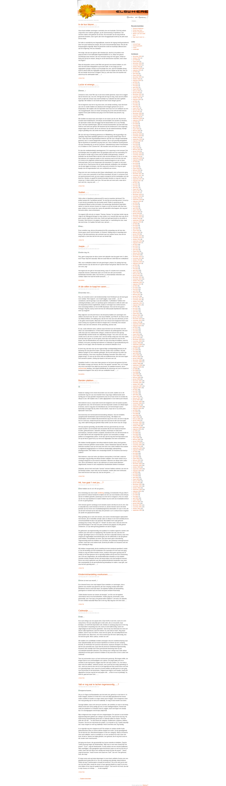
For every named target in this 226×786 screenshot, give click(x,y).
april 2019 (135, 146)
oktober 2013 (136, 260)
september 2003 (137, 469)
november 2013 (137, 258)
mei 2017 (135, 185)
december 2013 (137, 256)
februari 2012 (136, 294)
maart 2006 (136, 417)
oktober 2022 (136, 78)
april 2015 (135, 229)
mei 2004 (135, 455)
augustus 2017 (137, 180)
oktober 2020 (136, 116)
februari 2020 (136, 130)
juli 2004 (135, 451)
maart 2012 (136, 292)
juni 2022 (135, 84)
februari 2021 (136, 110)
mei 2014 (135, 248)
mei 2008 (135, 372)
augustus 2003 (137, 470)
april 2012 (135, 291)
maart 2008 (136, 375)
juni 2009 (135, 349)
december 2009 (137, 339)
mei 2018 (135, 165)
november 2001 (137, 506)
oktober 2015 (136, 218)
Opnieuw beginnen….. (139, 28)
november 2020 (137, 115)
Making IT (145, 785)
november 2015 (137, 216)
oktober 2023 (136, 66)
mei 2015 (135, 227)
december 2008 (137, 360)
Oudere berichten (84, 778)
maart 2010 (136, 334)
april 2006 (135, 415)
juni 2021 (135, 103)
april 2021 (135, 106)
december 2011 (137, 298)
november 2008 (137, 361)
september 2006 (137, 406)
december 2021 (137, 94)
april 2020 (135, 127)
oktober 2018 (136, 156)
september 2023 (137, 68)
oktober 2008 (136, 363)
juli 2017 (135, 182)
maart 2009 (136, 355)
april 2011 (135, 311)
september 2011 (137, 303)
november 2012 (137, 279)
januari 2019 (136, 151)
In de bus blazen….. (87, 24)
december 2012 (137, 277)
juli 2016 (135, 203)
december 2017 (137, 173)
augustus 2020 (137, 120)
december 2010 (137, 318)
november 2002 (137, 486)
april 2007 (135, 394)
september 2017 (137, 179)
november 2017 (137, 175)
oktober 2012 (136, 280)
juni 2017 (135, 184)
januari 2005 (136, 441)
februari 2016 (136, 211)
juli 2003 (135, 472)
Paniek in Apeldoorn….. (139, 32)
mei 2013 (135, 268)
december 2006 (137, 401)
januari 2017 (136, 192)
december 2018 (137, 153)
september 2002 (137, 489)
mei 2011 (135, 310)
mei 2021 (135, 104)
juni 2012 (135, 287)
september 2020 (137, 118)
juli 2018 (135, 161)
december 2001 (137, 505)
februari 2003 (136, 481)
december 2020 (137, 113)
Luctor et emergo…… (88, 84)
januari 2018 (136, 172)
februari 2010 (136, 336)
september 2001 (137, 510)
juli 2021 (135, 101)
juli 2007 (135, 389)
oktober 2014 (136, 239)
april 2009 (135, 353)
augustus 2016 (137, 201)
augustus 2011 (137, 305)
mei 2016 (135, 206)
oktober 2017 (136, 177)
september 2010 (137, 324)
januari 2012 (136, 296)
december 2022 (137, 77)
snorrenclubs (82, 368)
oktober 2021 (136, 97)
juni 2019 (135, 142)
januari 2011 (136, 317)
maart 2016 (136, 210)
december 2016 (137, 194)
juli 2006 (135, 410)
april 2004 (135, 456)
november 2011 (137, 299)
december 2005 (137, 422)
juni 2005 (135, 432)
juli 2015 (135, 223)
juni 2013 (135, 267)
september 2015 (137, 220)
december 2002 (137, 484)
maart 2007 (136, 396)
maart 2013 (136, 272)
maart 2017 (136, 189)
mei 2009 (135, 351)
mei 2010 (135, 330)
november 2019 (137, 135)
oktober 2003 (136, 467)
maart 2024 (136, 61)
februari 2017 (136, 191)
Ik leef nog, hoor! (137, 30)
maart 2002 (136, 500)
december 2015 (137, 215)
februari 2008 (136, 377)
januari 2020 (136, 132)
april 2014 (135, 249)
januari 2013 (136, 275)
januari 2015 (136, 234)
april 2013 (135, 270)
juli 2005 (135, 431)
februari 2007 (136, 398)
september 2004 (137, 448)
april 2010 (135, 332)
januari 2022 (136, 92)
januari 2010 (136, 337)
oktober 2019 (136, 137)
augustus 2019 (137, 141)
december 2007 (137, 381)
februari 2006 (136, 418)
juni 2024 (135, 59)
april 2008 (135, 374)
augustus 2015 (137, 222)
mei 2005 (135, 434)
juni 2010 (135, 329)
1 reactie (81, 240)
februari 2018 (136, 170)
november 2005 (137, 424)
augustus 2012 (137, 284)
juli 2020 (135, 122)
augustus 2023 (137, 70)
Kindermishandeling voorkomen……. (95, 574)
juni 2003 (135, 474)
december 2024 (137, 56)
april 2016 (135, 208)
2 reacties (81, 78)
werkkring (101, 493)
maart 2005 (136, 437)
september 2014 (137, 241)
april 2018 (135, 166)
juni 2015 (135, 225)
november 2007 (137, 382)
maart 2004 (136, 458)
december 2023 (137, 63)
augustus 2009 (137, 346)
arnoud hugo (136, 44)
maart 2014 (136, 251)
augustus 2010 (137, 325)
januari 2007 (136, 399)
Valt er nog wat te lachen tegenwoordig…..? (98, 684)
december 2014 (137, 236)
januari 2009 (136, 358)
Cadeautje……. (85, 610)
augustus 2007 (137, 387)
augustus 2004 (137, 449)
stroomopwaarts (137, 46)
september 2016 (137, 199)
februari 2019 (136, 149)
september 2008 (137, 365)
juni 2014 (135, 246)
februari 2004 (136, 460)
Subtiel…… (83, 192)
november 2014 (137, 237)
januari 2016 (136, 213)
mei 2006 (135, 413)
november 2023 (137, 65)
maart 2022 (136, 89)
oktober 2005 (136, 425)
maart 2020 (136, 128)
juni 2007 (135, 391)
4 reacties (81, 772)
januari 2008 (136, 379)
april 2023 (135, 73)
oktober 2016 (136, 198)
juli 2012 (135, 286)
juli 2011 (135, 306)
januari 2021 (136, 111)
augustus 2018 (137, 160)
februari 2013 (136, 273)
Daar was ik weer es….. (139, 37)
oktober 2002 (136, 488)
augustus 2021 (137, 99)
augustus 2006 (137, 408)
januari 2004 (136, 462)
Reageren (81, 280)
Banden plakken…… (88, 380)
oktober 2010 (136, 322)
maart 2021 (136, 108)
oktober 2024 (136, 58)
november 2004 (137, 444)
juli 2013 (135, 265)
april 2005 (135, 436)
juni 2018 (135, 163)
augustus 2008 (137, 367)
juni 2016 (135, 204)
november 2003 (137, 465)
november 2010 (137, 320)
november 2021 (137, 96)
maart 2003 (136, 479)
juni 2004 (135, 453)
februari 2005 (136, 439)
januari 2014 (136, 254)
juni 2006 (135, 412)
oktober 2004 (136, 446)
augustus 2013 (137, 263)
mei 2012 (135, 289)
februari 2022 (136, 91)
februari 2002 (136, 501)
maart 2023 (136, 75)
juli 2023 (135, 71)
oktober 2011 (136, 301)
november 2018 (137, 154)
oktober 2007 (136, 384)
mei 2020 (135, 125)
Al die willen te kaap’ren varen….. (93, 286)
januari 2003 (136, 482)
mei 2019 (135, 144)
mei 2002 (135, 496)
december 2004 (137, 443)
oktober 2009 (136, 343)
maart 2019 (136, 148)
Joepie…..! (83, 246)
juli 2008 (135, 368)
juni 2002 (135, 494)
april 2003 (135, 477)
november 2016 (137, 196)
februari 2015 (136, 232)
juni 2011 (135, 308)
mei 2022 (135, 85)
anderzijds (136, 49)
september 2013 (137, 261)
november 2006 (137, 403)
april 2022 (135, 87)
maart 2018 (136, 168)
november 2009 (137, 341)
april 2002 (135, 498)
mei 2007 (135, 393)
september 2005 (137, 427)
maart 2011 (136, 313)
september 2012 (137, 282)
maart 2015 (136, 230)
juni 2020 (135, 123)
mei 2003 (135, 475)
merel (134, 47)
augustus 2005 (137, 429)
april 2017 (135, 187)
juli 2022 (135, 82)
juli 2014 (135, 244)
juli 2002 (135, 493)
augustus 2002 (137, 491)
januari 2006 (136, 420)
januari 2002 (136, 503)
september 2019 (137, 139)
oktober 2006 (136, 405)
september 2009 (137, 344)
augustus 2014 (137, 242)
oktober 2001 (136, 508)
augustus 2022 (137, 80)
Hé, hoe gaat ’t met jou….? (90, 482)
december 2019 (137, 134)
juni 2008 (135, 370)
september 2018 (137, 158)
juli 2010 (135, 327)
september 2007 (137, 386)
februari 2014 (136, 253)
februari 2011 (136, 315)
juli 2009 (135, 348)
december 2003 (137, 463)
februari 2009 (136, 356)
